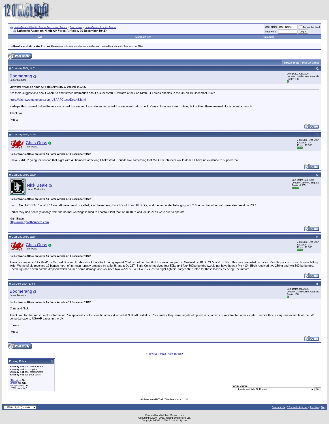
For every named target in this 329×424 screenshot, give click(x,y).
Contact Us (278, 407)
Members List (143, 37)
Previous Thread (157, 353)
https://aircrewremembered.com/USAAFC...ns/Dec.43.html (48, 99)
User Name (271, 27)
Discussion (76, 27)
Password (270, 31)
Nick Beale (37, 185)
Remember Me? (311, 27)
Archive (314, 407)
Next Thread (175, 353)
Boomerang (21, 76)
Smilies (13, 382)
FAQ (39, 37)
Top (323, 407)
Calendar (268, 37)
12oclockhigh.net (297, 407)
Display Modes (310, 62)
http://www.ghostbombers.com (29, 222)
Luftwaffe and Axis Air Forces (100, 27)
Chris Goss (36, 142)
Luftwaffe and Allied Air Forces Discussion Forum (40, 27)
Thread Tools (291, 62)
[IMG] (13, 385)
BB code (14, 380)
